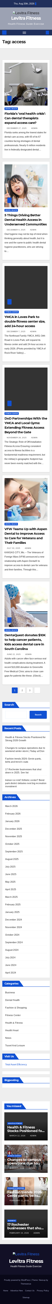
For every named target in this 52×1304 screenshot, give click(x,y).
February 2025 (13, 904)
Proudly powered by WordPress (17, 1280)
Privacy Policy (43, 1291)
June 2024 (10, 965)
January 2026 (12, 821)
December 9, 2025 (16, 230)
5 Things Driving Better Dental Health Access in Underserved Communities (25, 219)
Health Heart (11, 1030)
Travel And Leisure (15, 1045)
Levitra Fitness (26, 18)
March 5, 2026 (17, 1168)
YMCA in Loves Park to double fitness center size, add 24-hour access (24, 321)
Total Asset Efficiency (16, 1064)
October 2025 (12, 844)
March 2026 (11, 806)
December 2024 (13, 919)
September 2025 (14, 851)
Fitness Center (11, 312)
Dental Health (11, 108)
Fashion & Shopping (16, 1007)
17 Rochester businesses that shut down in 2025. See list (25, 1228)
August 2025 (11, 859)
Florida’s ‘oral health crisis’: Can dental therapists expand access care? (24, 118)
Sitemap (26, 1297)
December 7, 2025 (16, 332)
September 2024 (14, 942)
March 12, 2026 (18, 1136)
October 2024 (12, 935)
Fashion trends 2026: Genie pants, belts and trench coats (24, 1195)
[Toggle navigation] (24, 33)
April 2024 (10, 972)
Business (10, 992)
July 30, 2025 (14, 548)
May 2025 (10, 882)
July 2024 (10, 957)
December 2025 (13, 829)
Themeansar (26, 1284)
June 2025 (10, 874)
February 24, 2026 (19, 1233)
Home (5, 1291)
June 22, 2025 (14, 654)
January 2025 (12, 912)
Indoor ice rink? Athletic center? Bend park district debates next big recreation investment (25, 783)
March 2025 (11, 897)
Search (9, 704)
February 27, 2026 (19, 1201)
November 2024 (13, 927)
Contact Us (30, 1291)
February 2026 (13, 813)
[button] (43, 32)
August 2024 (11, 950)
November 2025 (13, 836)
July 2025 (10, 866)
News (8, 1038)
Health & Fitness (14, 1023)
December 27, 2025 (17, 128)
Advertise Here (16, 1291)
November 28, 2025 (17, 438)
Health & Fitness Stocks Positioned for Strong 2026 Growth (25, 1130)
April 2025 (10, 889)
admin (34, 128)
